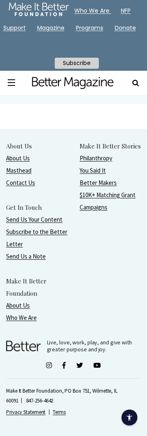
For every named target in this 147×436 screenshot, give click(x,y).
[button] (11, 83)
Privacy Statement (25, 412)
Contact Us (20, 183)
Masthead (18, 170)
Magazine (51, 28)
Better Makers (98, 183)
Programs (89, 28)
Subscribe (77, 63)
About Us (18, 158)
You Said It (93, 170)
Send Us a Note (26, 256)
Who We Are (21, 317)
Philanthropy (96, 158)
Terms (59, 412)
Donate (125, 28)
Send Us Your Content (34, 219)
